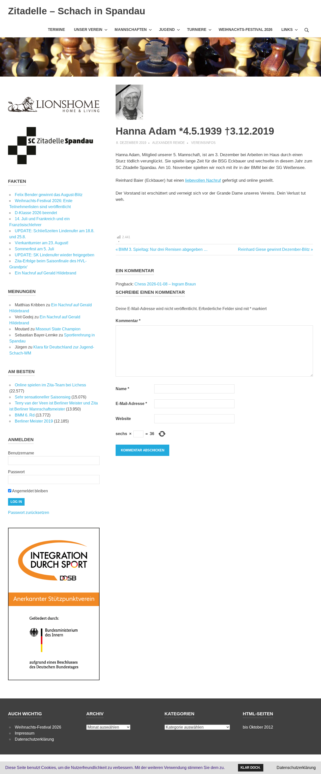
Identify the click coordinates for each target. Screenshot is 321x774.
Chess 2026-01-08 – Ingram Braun (165, 284)
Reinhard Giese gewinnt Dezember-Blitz (274, 249)
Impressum (24, 733)
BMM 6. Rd (25, 415)
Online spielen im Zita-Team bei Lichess (50, 385)
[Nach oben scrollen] (312, 765)
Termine (56, 29)
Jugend (167, 29)
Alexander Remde (168, 143)
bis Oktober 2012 (258, 727)
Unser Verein (88, 29)
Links (287, 29)
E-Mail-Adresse (131, 403)
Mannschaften (131, 29)
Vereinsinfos (203, 143)
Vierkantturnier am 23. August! (41, 243)
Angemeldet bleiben (29, 491)
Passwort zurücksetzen (28, 512)
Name (122, 389)
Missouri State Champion (58, 329)
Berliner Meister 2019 (34, 421)
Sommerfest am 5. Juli (34, 249)
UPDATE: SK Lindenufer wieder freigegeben (54, 255)
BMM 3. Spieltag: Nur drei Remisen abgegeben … (163, 249)
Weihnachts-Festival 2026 (245, 29)
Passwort (16, 472)
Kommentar (128, 321)
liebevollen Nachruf (203, 180)
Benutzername (21, 453)
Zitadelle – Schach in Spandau (76, 11)
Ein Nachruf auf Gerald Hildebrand (45, 273)
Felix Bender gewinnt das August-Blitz (49, 195)
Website (123, 418)
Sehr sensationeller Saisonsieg (42, 397)
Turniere (196, 29)
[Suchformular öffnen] (306, 29)
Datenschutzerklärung (34, 739)
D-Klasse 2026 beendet (36, 213)
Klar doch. (250, 767)
